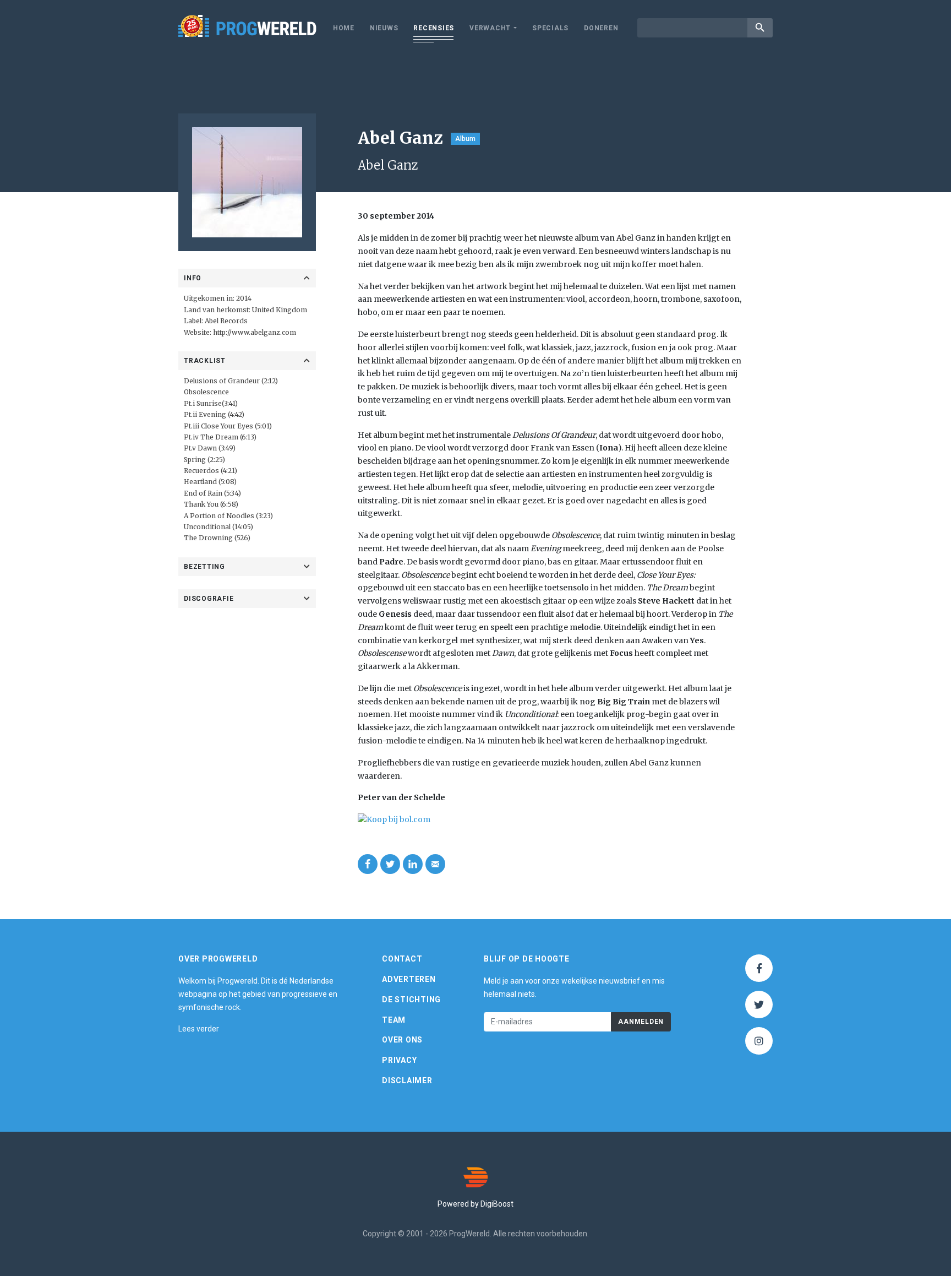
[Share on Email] (435, 864)
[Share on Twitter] (390, 864)
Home (343, 28)
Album (465, 139)
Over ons (402, 1039)
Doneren (601, 28)
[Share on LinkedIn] (413, 864)
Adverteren (409, 979)
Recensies (433, 28)
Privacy (399, 1060)
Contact (402, 958)
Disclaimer (407, 1080)
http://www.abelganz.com (254, 332)
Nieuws (384, 28)
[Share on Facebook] (368, 864)
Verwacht (490, 28)
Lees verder (198, 1028)
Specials (550, 28)
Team (394, 1020)
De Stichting (411, 999)
